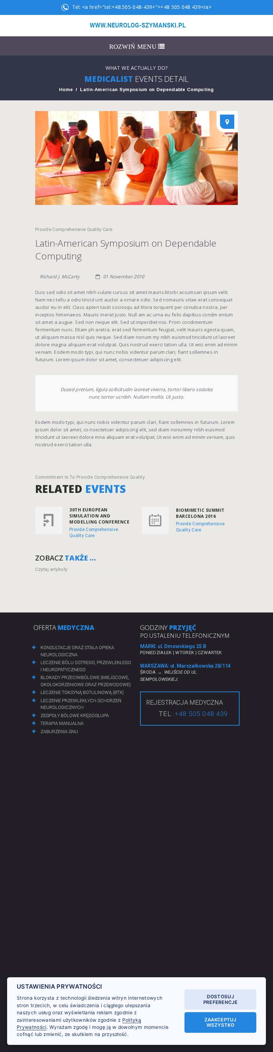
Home (66, 89)
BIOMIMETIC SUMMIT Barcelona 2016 (200, 513)
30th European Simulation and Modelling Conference (99, 516)
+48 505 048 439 (201, 713)
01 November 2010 (123, 276)
